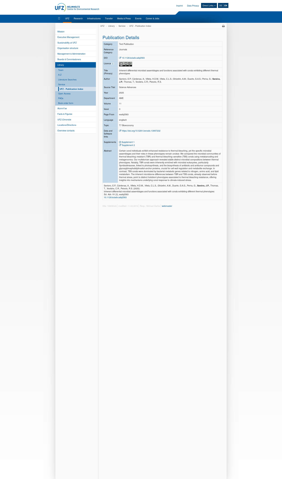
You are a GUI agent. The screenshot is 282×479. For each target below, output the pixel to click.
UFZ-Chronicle (64, 119)
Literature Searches (67, 79)
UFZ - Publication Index (71, 88)
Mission (60, 31)
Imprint (179, 5)
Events (138, 18)
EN (225, 5)
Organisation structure (67, 48)
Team (60, 69)
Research (78, 18)
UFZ (67, 18)
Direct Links (208, 5)
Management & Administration (71, 53)
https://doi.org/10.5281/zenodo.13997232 (141, 130)
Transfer (109, 18)
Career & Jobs (152, 18)
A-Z (60, 74)
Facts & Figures (64, 113)
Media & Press (124, 18)
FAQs (60, 98)
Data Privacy (193, 5)
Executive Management (68, 37)
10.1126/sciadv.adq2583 (133, 57)
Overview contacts (65, 130)
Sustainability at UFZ (67, 42)
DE (220, 5)
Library (60, 64)
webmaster (167, 205)
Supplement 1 (128, 142)
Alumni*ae (62, 108)
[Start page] (59, 18)
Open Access (64, 93)
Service (61, 84)
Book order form (65, 103)
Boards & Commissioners (69, 59)
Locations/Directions (66, 124)
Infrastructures (94, 18)
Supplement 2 (128, 145)
